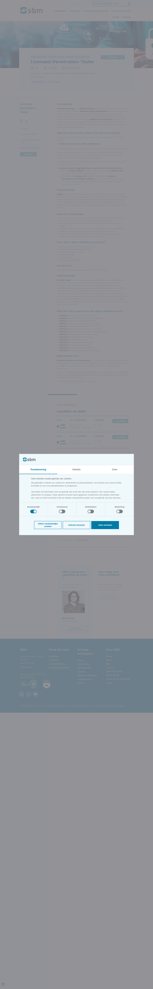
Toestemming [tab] (38, 469)
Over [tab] (115, 469)
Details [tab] (76, 469)
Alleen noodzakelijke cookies (48, 525)
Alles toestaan (105, 525)
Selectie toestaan (76, 525)
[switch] (62, 511)
